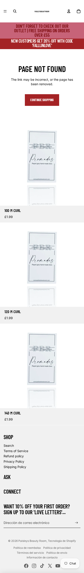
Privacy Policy (14, 461)
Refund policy (14, 456)
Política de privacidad (57, 547)
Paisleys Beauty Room (32, 540)
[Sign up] (76, 523)
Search (9, 445)
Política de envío (56, 552)
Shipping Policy (15, 467)
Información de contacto (42, 557)
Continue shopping (42, 100)
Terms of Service (16, 451)
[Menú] (5, 11)
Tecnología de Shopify (62, 540)
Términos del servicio (30, 552)
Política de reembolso (27, 547)
